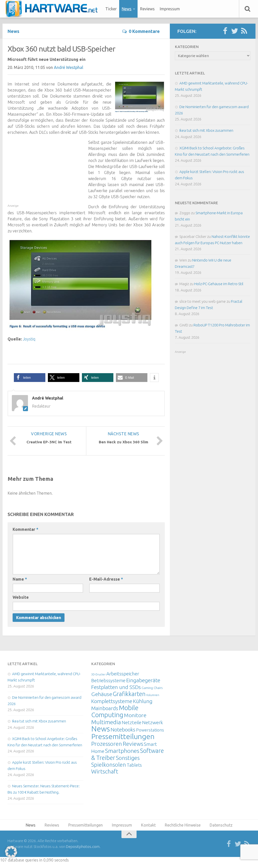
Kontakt (148, 825)
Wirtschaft (104, 771)
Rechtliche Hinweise (183, 825)
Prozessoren (106, 744)
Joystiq (29, 339)
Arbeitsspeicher (122, 673)
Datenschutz (221, 825)
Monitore (135, 715)
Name (20, 579)
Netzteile (131, 722)
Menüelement (53, 9)
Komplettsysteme (111, 701)
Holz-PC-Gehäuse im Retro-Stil (218, 284)
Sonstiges (128, 758)
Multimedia (106, 722)
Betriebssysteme (108, 680)
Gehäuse (101, 694)
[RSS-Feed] (244, 31)
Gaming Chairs (152, 687)
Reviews (147, 9)
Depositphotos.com (83, 846)
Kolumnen (152, 695)
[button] (29, 377)
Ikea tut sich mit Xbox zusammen (206, 130)
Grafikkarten (129, 694)
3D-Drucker (98, 674)
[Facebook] (225, 31)
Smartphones (122, 751)
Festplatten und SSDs (116, 687)
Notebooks (123, 729)
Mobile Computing (115, 711)
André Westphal (68, 67)
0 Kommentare (144, 31)
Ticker (111, 9)
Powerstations (150, 729)
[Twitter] (234, 31)
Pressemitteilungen (122, 736)
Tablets (134, 764)
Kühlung (142, 701)
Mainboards (104, 708)
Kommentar (25, 529)
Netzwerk (152, 722)
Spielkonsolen (108, 764)
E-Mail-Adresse (106, 579)
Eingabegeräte (143, 680)
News (127, 9)
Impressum (170, 9)
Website (21, 597)
